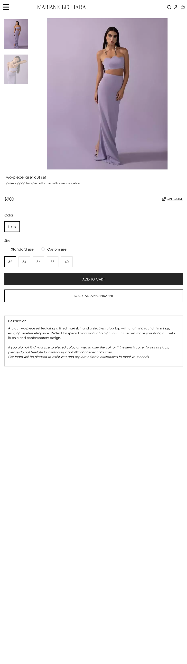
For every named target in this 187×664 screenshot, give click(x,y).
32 (10, 262)
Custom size (56, 249)
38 (53, 262)
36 (38, 262)
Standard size (22, 249)
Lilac (12, 226)
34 (24, 262)
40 (67, 262)
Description (17, 321)
